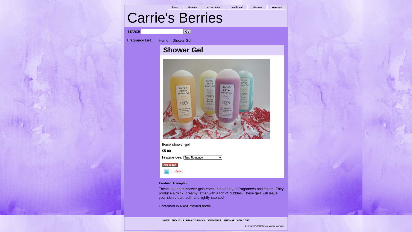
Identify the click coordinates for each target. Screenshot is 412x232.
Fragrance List (139, 40)
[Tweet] (166, 173)
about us (192, 7)
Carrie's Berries (175, 18)
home (175, 7)
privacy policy (214, 7)
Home (163, 40)
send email (237, 7)
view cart (277, 7)
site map (257, 7)
